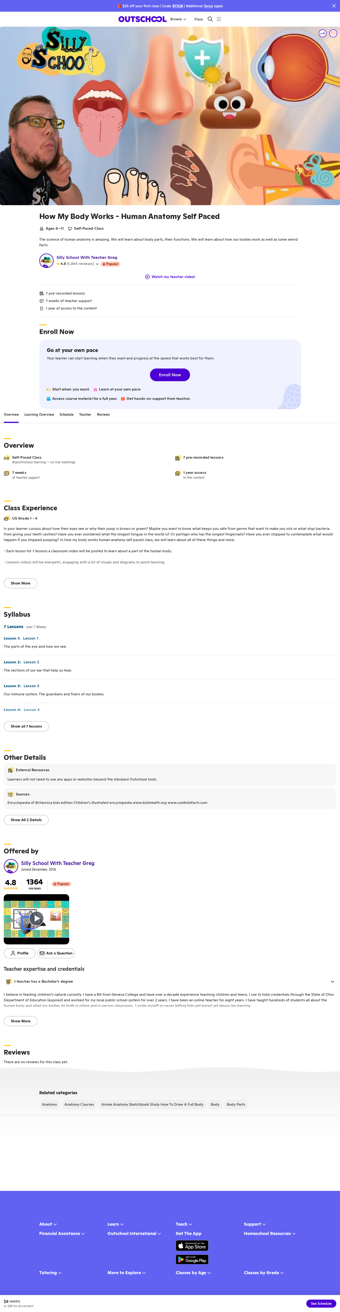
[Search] (210, 19)
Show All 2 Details (26, 819)
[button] (170, 981)
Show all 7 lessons (26, 726)
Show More (20, 583)
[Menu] (218, 19)
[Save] (333, 33)
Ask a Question (59, 953)
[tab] (11, 414)
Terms (208, 6)
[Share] (323, 33)
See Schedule (321, 1303)
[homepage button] (142, 19)
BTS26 (177, 6)
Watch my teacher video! (173, 276)
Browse (176, 19)
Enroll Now (170, 374)
